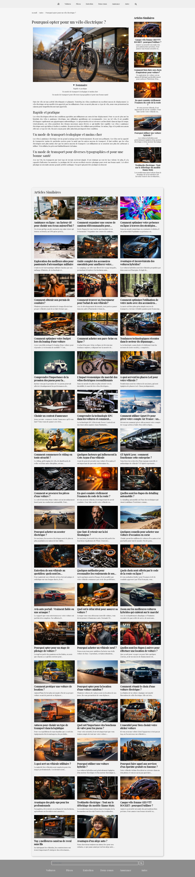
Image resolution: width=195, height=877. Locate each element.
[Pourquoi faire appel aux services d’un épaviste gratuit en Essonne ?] (140, 749)
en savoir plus (118, 117)
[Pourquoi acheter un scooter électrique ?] (54, 517)
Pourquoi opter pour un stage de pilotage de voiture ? (52, 649)
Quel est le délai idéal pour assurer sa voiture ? (97, 610)
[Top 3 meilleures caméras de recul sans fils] (54, 826)
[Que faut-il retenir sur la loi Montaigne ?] (97, 517)
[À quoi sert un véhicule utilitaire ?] (54, 749)
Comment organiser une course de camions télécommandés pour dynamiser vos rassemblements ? (96, 225)
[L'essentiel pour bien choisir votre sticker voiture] (140, 710)
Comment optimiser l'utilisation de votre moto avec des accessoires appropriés (139, 303)
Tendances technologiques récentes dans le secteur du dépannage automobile (139, 341)
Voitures (68, 4)
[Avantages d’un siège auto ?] (97, 826)
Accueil (34, 13)
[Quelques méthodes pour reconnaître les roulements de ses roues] (97, 556)
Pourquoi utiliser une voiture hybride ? (148, 134)
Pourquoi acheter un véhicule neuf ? (97, 647)
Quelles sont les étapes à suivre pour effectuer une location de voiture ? (140, 649)
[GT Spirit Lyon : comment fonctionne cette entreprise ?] (140, 440)
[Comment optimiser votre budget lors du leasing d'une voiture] (54, 324)
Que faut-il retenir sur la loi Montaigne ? (92, 533)
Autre (127, 4)
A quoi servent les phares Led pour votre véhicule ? (139, 378)
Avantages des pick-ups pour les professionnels (51, 804)
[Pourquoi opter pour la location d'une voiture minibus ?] (97, 672)
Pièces (78, 4)
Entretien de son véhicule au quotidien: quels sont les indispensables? (49, 573)
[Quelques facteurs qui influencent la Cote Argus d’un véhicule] (97, 440)
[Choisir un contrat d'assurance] (54, 401)
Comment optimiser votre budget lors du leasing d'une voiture (52, 340)
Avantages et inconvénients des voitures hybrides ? (137, 262)
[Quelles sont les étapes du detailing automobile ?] (140, 478)
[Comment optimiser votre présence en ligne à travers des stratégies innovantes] (140, 208)
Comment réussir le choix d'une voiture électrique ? (137, 688)
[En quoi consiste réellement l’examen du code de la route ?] (147, 90)
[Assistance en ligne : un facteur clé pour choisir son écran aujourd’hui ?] (54, 208)
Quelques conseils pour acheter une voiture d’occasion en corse (139, 533)
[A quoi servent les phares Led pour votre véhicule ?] (140, 362)
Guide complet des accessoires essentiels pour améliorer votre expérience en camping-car (94, 264)
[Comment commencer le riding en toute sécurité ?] (54, 440)
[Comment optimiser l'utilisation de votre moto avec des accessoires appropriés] (140, 285)
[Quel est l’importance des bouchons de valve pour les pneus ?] (97, 710)
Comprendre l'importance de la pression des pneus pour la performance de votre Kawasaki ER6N (51, 381)
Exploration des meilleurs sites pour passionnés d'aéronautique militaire (54, 263)
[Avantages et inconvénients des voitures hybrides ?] (140, 246)
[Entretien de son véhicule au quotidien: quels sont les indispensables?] (54, 556)
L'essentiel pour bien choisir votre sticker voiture (138, 726)
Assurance (116, 4)
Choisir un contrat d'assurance (51, 415)
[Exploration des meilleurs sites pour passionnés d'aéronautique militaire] (54, 246)
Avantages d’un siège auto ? (92, 841)
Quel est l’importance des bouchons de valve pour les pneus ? (96, 726)
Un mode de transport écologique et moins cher (80, 92)
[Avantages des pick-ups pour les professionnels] (54, 788)
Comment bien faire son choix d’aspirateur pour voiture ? (147, 71)
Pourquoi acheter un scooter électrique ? (49, 533)
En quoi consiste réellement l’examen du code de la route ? (148, 102)
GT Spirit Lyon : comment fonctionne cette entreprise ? (136, 456)
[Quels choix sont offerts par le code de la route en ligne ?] (140, 556)
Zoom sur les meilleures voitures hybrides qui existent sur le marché (139, 610)
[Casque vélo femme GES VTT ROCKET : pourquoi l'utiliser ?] (147, 29)
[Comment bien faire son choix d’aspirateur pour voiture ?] (147, 60)
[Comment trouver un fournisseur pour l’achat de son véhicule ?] (97, 285)
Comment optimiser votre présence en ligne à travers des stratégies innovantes (139, 225)
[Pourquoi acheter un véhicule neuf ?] (97, 633)
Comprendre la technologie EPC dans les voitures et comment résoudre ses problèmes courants (95, 418)
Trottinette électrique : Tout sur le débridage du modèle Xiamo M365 (147, 167)
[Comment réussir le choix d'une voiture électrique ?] (140, 672)
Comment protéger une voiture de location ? (53, 688)
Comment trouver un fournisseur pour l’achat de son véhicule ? (95, 301)
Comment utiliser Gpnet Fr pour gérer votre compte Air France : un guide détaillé (139, 418)
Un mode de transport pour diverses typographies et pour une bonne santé (80, 95)
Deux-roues (102, 4)
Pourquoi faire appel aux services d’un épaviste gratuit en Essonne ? (139, 765)
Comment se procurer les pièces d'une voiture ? (51, 494)
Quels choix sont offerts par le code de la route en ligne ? (139, 572)
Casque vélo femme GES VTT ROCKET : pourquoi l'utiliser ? (147, 40)
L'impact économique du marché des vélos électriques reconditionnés (97, 378)
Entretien (89, 4)
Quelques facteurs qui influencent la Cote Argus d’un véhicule (97, 456)
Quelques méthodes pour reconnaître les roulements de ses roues (95, 573)
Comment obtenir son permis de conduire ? (52, 301)
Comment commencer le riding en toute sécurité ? (53, 456)
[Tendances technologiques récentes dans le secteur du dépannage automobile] (140, 324)
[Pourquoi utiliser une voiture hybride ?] (147, 123)
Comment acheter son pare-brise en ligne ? (97, 340)
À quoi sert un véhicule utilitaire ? (52, 763)
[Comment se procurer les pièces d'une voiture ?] (54, 478)
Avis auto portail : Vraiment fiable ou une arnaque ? (54, 610)
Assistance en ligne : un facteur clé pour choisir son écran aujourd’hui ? (54, 224)
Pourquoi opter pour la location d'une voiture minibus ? (94, 688)
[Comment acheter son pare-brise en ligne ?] (97, 324)
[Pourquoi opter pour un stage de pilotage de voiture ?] (54, 633)
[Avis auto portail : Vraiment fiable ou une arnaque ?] (54, 594)
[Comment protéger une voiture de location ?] (54, 672)
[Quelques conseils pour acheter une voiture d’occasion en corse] (140, 517)
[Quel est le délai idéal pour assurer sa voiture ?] (97, 594)
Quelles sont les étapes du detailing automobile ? (139, 494)
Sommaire (81, 85)
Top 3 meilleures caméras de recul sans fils (53, 842)
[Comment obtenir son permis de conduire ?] (54, 285)
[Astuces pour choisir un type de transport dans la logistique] (54, 710)
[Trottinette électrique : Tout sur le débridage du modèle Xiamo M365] (147, 155)
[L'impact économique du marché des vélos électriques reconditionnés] (97, 362)
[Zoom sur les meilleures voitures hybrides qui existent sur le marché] (140, 594)
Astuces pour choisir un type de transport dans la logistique (51, 726)
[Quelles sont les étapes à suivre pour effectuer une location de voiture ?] (140, 633)
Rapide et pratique (80, 89)
